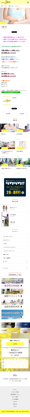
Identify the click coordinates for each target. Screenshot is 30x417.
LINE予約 (15, 344)
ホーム (15, 389)
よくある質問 (15, 399)
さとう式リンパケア (7, 236)
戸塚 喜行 (14, 97)
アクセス (15, 401)
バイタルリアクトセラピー (9, 247)
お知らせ (15, 404)
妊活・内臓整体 (6, 258)
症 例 (4, 261)
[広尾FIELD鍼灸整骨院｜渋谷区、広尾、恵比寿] (5, 2)
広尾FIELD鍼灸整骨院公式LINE (11, 92)
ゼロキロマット (6, 240)
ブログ (15, 406)
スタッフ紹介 (15, 396)
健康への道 (4, 130)
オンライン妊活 (15, 392)
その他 (4, 243)
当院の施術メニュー (15, 394)
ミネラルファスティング (8, 250)
